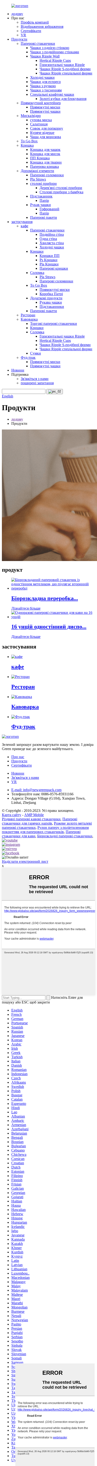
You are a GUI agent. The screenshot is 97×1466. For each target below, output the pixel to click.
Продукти (19, 39)
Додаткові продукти (46, 298)
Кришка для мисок (45, 154)
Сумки (35, 353)
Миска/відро (31, 116)
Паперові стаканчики (38, 43)
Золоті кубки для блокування (63, 99)
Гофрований (49, 209)
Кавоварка (29, 319)
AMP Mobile (34, 815)
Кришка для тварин (46, 162)
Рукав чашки (40, 205)
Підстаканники (52, 307)
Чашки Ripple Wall (45, 56)
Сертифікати (31, 31)
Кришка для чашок (45, 150)
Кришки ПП (50, 256)
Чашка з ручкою (43, 86)
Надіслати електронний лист (25, 861)
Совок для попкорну (46, 128)
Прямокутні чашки (45, 111)
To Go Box (29, 141)
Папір (44, 200)
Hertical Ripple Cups (55, 60)
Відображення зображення (42, 27)
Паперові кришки (54, 268)
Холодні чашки (42, 77)
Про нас (17, 757)
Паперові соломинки (47, 175)
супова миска (41, 120)
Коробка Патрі (51, 294)
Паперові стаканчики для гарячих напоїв (39, 821)
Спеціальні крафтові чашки (52, 94)
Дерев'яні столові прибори (61, 188)
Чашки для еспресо (45, 82)
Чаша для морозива (45, 137)
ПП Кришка (40, 158)
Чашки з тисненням (46, 90)
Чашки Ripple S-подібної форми (65, 69)
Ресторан (28, 315)
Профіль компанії (35, 22)
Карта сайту (11, 815)
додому (17, 14)
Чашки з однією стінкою (49, 48)
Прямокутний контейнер (41, 103)
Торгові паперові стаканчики (53, 324)
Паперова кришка (44, 167)
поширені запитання (37, 383)
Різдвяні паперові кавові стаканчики (31, 819)
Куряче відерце (42, 133)
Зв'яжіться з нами (34, 379)
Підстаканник (41, 196)
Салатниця (39, 124)
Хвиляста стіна (52, 243)
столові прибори (43, 184)
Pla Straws (38, 179)
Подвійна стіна (52, 234)
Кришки (37, 251)
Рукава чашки (51, 302)
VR (23, 35)
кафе (24, 226)
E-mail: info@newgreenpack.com (36, 790)
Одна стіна (48, 239)
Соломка (37, 273)
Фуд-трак (28, 357)
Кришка (27, 145)
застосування (21, 222)
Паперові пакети (43, 217)
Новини (17, 370)
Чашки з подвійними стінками (54, 52)
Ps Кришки (48, 260)
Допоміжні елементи (37, 171)
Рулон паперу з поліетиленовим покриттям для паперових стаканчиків (45, 830)
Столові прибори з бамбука (61, 192)
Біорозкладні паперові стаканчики (64, 836)
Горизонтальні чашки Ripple (62, 65)
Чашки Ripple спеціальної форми (66, 73)
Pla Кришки (49, 264)
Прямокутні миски (45, 107)
